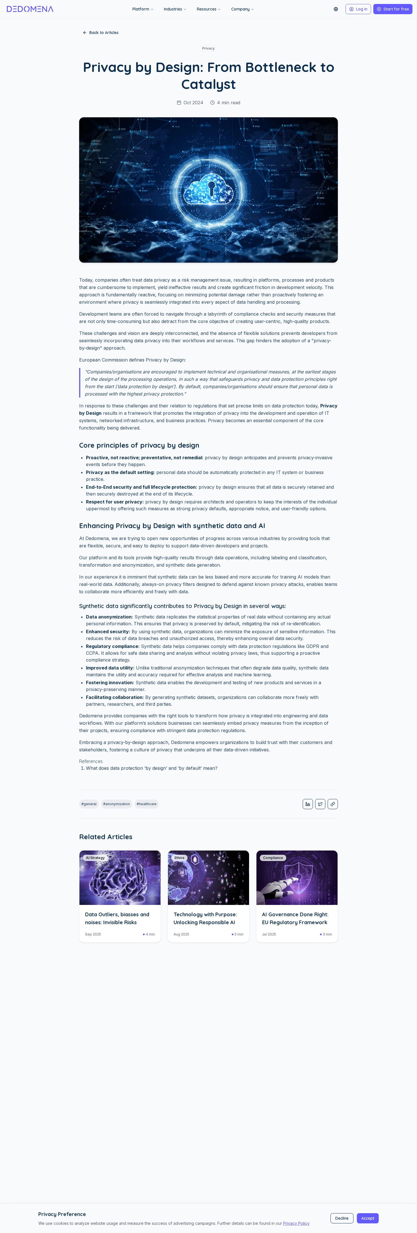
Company (240, 9)
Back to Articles (104, 32)
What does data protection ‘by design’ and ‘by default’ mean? (152, 768)
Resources (206, 9)
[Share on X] (320, 804)
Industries (173, 9)
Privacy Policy (296, 1223)
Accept (367, 1218)
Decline (342, 1218)
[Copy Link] (333, 804)
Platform (140, 9)
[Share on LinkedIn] (308, 804)
